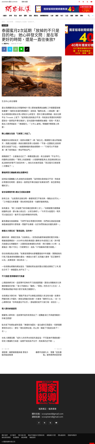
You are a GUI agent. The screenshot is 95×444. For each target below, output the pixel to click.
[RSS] (83, 1)
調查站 (36, 16)
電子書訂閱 (22, 435)
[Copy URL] (26, 49)
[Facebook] (79, 1)
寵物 (76, 16)
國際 (25, 16)
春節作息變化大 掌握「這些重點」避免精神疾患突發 (49, 353)
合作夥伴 (13, 435)
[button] (89, 15)
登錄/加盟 (25, 2)
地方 (61, 16)
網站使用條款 (6, 437)
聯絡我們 (33, 437)
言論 (30, 16)
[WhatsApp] (15, 49)
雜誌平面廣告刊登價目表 (36, 435)
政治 (15, 16)
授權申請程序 (72, 435)
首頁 (3, 22)
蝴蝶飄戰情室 (44, 16)
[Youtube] (91, 1)
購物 (81, 16)
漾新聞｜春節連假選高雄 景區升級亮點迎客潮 (15, 353)
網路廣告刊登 (51, 435)
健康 (71, 16)
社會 (52, 16)
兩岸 (20, 16)
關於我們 (5, 435)
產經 (57, 16)
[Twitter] (87, 1)
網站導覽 (24, 437)
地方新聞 (10, 22)
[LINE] (21, 49)
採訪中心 (6, 43)
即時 (10, 16)
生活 (66, 16)
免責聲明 (16, 437)
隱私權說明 (61, 435)
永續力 (5, 16)
